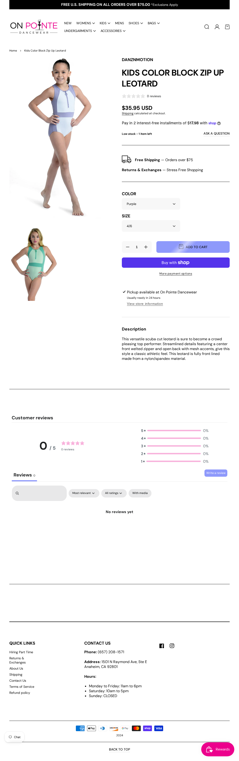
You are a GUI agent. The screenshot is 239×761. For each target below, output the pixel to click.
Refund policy (19, 693)
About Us (16, 668)
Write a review (215, 473)
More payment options (175, 273)
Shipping (128, 113)
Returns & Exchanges (17, 660)
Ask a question (217, 133)
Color (129, 194)
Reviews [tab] (24, 475)
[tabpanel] (119, 524)
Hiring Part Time (21, 652)
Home (13, 50)
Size (126, 216)
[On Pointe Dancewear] (32, 26)
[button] (85, 23)
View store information (145, 304)
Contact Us (17, 680)
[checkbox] (140, 493)
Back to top (119, 749)
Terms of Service (21, 687)
